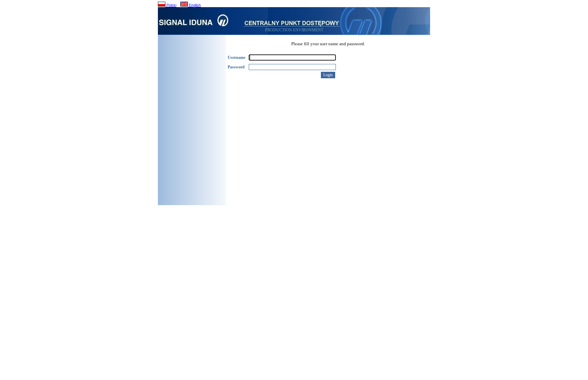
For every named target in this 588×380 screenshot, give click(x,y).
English (194, 5)
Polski (170, 5)
